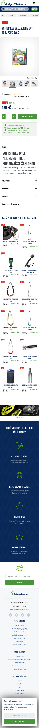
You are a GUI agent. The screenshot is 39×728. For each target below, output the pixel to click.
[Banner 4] (21, 417)
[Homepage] (13, 3)
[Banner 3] (19, 417)
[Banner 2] (17, 417)
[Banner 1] (16, 417)
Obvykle (19, 94)
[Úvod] (3, 16)
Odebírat (19, 582)
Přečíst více (8, 709)
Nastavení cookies (19, 716)
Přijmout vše (19, 721)
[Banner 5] (23, 417)
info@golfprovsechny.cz (21, 609)
